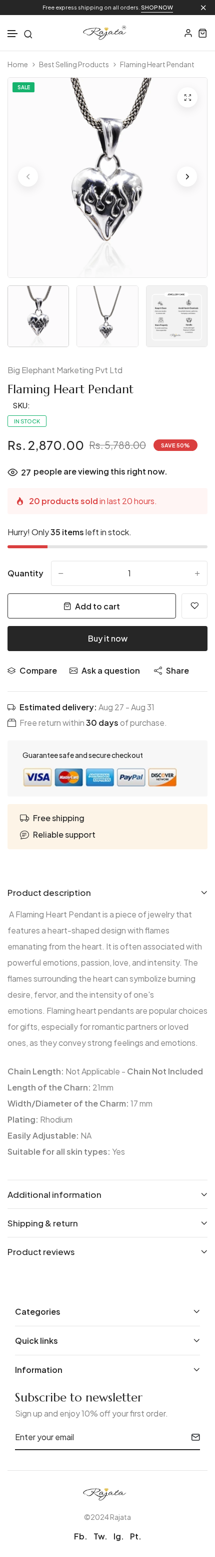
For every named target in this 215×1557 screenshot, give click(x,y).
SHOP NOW (157, 7)
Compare (38, 670)
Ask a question (111, 670)
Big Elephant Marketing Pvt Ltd (65, 370)
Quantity (26, 573)
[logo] (107, 33)
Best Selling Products (74, 64)
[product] (188, 97)
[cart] (203, 33)
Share (177, 670)
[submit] (192, 1437)
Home (18, 64)
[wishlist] (195, 605)
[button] (13, 34)
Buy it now (108, 638)
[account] (188, 33)
